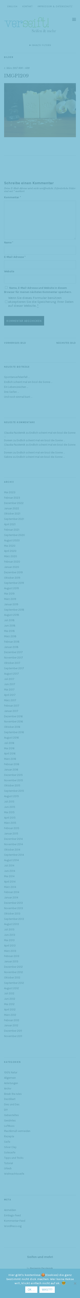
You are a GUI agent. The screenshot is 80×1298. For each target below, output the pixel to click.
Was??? (47, 1289)
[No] (75, 1283)
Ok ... (31, 1289)
